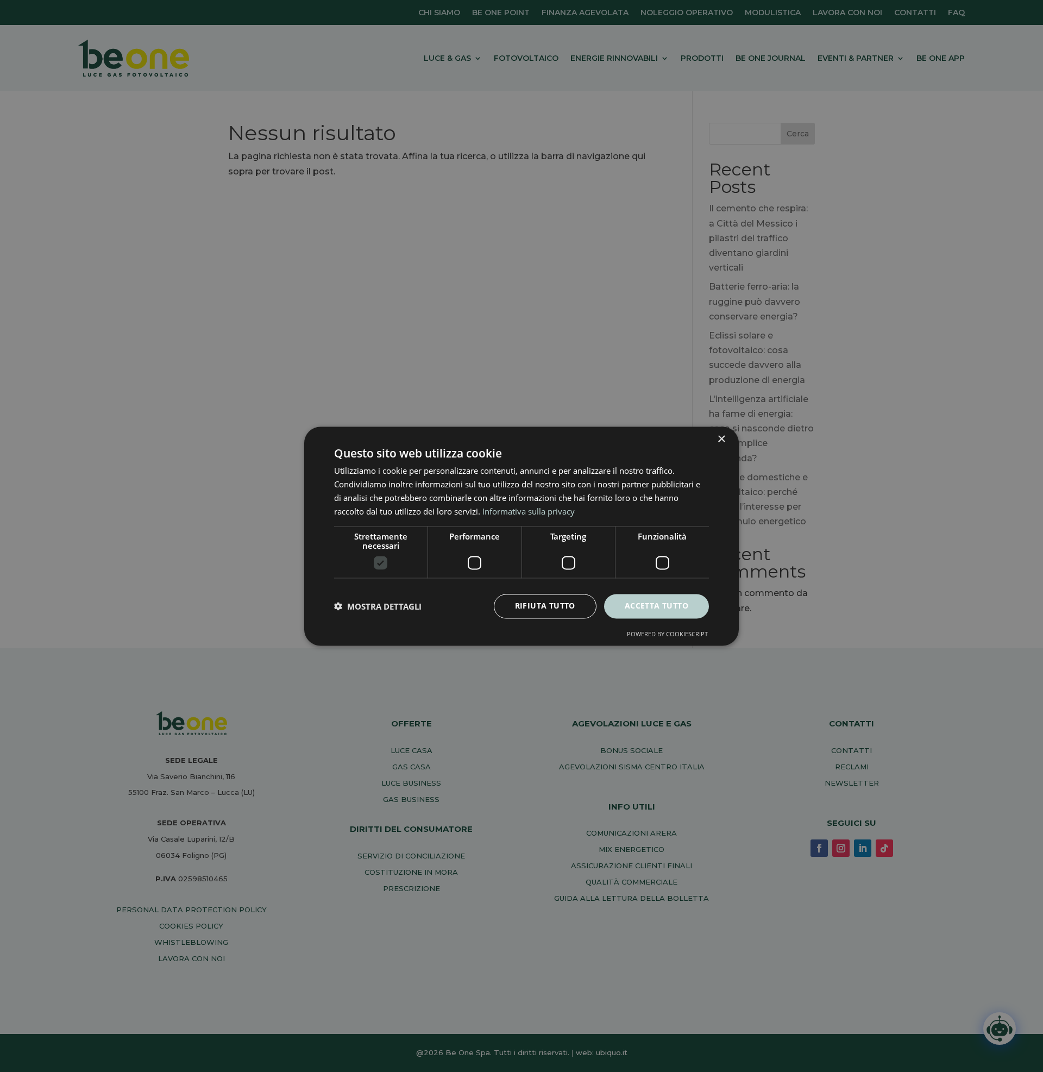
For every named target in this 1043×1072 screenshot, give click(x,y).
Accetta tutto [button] (656, 605)
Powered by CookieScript (667, 634)
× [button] (721, 439)
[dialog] (521, 536)
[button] (378, 606)
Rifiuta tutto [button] (545, 605)
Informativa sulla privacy (528, 511)
